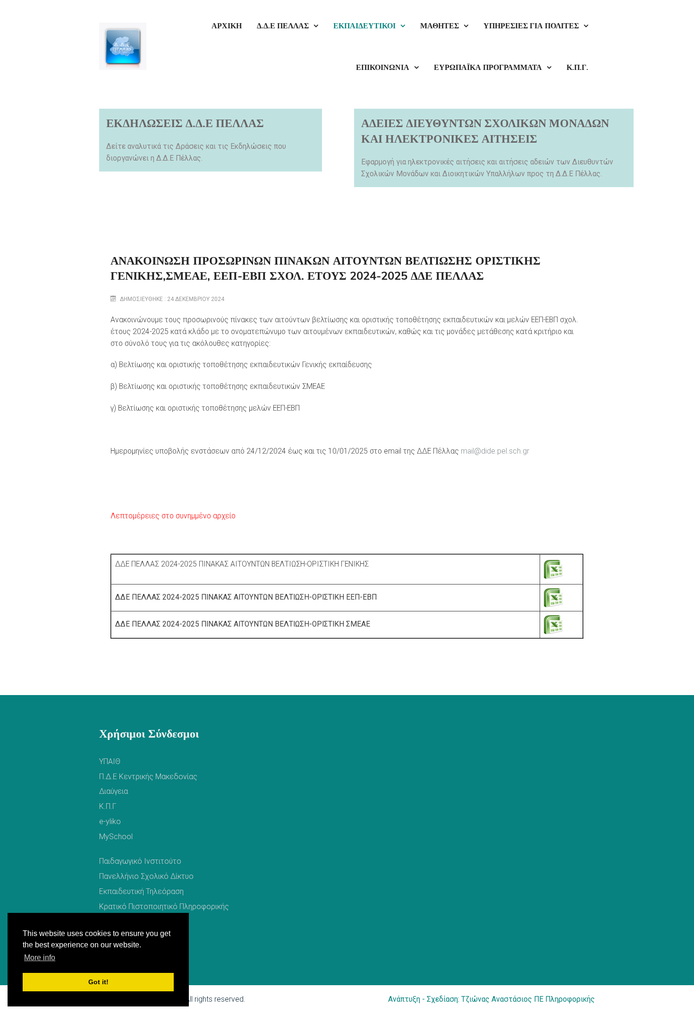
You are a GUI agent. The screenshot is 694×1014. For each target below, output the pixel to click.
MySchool (116, 836)
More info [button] (39, 958)
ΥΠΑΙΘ (109, 761)
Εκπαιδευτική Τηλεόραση (141, 891)
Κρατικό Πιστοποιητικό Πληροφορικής (164, 906)
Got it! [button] (98, 982)
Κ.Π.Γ (107, 806)
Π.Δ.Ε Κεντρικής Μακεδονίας (148, 776)
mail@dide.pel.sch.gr (495, 451)
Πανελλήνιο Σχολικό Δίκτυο (146, 876)
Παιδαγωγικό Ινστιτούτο (140, 861)
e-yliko (110, 821)
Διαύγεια (113, 791)
